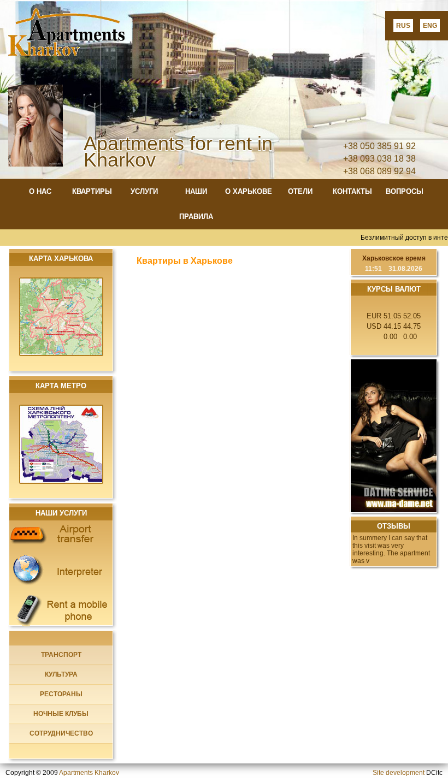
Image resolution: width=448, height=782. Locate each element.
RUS (403, 25)
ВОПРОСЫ (404, 191)
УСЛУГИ (144, 191)
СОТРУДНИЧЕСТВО (61, 733)
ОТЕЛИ (300, 191)
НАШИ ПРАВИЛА (196, 204)
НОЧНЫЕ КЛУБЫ (61, 714)
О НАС (40, 191)
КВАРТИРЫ (92, 191)
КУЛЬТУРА (61, 674)
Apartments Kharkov (89, 773)
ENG (430, 25)
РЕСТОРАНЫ (61, 694)
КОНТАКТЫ (352, 191)
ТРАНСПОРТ (61, 655)
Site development (399, 773)
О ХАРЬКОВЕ (248, 191)
